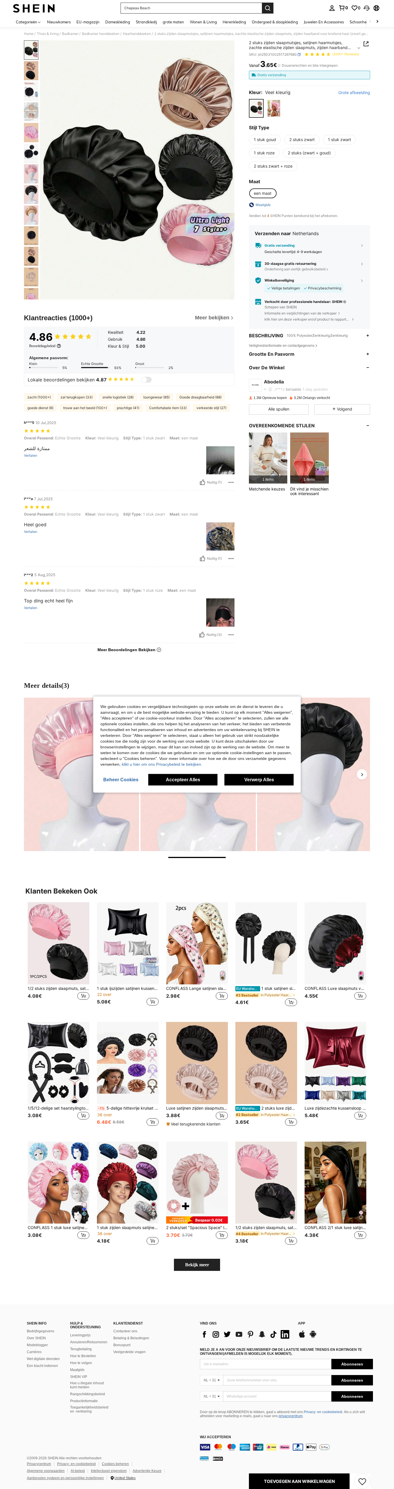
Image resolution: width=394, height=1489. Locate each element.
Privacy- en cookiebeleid (323, 1412)
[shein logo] (34, 8)
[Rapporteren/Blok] (231, 482)
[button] (366, 8)
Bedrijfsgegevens (40, 1331)
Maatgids (77, 1370)
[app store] (302, 1337)
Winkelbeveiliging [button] (279, 280)
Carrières (34, 1352)
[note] (194, 1124)
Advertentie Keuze (147, 1471)
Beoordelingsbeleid (42, 346)
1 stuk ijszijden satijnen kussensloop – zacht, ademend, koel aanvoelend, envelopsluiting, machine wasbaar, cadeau (128, 988)
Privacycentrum (39, 1464)
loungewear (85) (156, 397)
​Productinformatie (84, 1401)
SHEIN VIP (78, 1377)
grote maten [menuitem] (173, 22)
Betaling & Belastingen (131, 1338)
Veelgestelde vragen (129, 1352)
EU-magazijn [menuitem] (88, 22)
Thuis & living (48, 34)
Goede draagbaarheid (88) (200, 397)
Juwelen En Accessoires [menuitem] (324, 22)
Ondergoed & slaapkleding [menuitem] (275, 22)
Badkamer (70, 34)
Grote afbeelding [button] (354, 92)
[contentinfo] (286, 1447)
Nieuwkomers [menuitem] (59, 22)
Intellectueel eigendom (109, 1471)
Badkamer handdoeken (100, 34)
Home (28, 34)
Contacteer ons (125, 1331)
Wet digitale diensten (43, 1359)
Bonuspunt (121, 1345)
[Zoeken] (267, 8)
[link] (343, 7)
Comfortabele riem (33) (168, 408)
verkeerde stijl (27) (211, 408)
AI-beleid (78, 1471)
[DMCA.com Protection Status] (218, 1458)
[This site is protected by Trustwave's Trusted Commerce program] (204, 1458)
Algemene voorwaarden (46, 1471)
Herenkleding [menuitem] (234, 22)
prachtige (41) (128, 408)
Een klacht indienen (42, 1366)
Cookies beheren (115, 1464)
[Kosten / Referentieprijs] (279, 65)
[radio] (256, 108)
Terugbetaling (81, 1349)
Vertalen (30, 456)
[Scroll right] (377, 21)
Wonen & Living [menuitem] (203, 22)
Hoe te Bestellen (83, 1356)
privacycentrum (291, 1416)
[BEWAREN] (362, 1481)
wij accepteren (215, 1437)
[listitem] (268, 458)
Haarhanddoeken (137, 34)
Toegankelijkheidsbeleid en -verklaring (89, 1409)
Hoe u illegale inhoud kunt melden (87, 1385)
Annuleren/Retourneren (88, 1342)
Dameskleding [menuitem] (117, 22)
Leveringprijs (80, 1335)
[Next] (362, 774)
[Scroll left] (370, 21)
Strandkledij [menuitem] (146, 22)
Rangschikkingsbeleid (87, 1394)
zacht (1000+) (39, 397)
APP (301, 1323)
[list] (246, 1334)
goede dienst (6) (40, 408)
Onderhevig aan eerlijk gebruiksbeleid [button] (294, 269)
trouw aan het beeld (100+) (85, 408)
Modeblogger (37, 1345)
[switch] (146, 380)
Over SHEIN (36, 1338)
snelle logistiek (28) (118, 397)
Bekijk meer (197, 1264)
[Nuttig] (202, 482)
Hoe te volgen (81, 1363)
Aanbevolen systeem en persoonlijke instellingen (65, 1478)
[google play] (313, 1337)
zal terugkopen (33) (77, 397)
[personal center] (332, 8)
